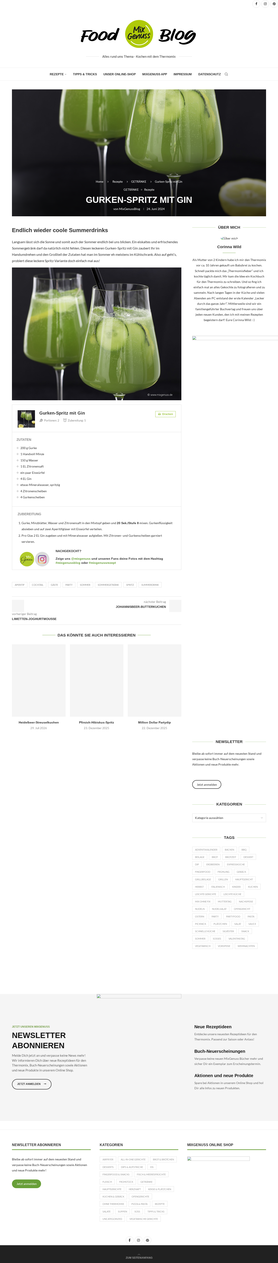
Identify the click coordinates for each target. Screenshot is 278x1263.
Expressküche (236, 864)
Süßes (217, 938)
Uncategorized (112, 1218)
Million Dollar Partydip (154, 722)
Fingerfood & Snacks (116, 1174)
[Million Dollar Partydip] (154, 680)
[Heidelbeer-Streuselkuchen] (39, 680)
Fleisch (107, 1181)
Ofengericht (242, 908)
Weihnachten (246, 946)
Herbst (199, 886)
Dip (197, 864)
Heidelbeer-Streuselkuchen (39, 722)
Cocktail (37, 584)
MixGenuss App (154, 74)
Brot (215, 857)
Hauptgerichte (112, 1189)
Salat (237, 923)
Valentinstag (236, 938)
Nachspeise (246, 901)
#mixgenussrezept (102, 562)
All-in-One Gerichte (133, 1159)
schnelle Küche (205, 931)
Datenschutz (209, 74)
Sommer (85, 584)
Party (69, 584)
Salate (107, 1211)
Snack (245, 931)
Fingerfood (202, 871)
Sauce (252, 923)
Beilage (199, 857)
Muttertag (225, 901)
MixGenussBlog (129, 209)
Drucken (167, 414)
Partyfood (233, 916)
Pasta (251, 916)
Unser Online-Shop (119, 74)
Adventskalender (206, 849)
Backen (229, 849)
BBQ (244, 849)
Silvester (228, 931)
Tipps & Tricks (85, 74)
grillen (223, 879)
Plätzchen (220, 923)
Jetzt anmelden (27, 1184)
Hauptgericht (244, 879)
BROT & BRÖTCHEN (163, 1159)
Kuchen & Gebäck (113, 1196)
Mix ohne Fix (202, 901)
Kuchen (253, 886)
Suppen (122, 1211)
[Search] (226, 74)
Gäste (54, 584)
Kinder (236, 886)
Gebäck (241, 871)
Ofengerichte (140, 1196)
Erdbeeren (213, 864)
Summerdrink (150, 584)
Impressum (183, 74)
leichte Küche (232, 894)
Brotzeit (230, 857)
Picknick (200, 923)
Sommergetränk (108, 584)
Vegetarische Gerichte (143, 1218)
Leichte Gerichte (205, 894)
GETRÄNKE (138, 181)
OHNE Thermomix (113, 1203)
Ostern (199, 916)
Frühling (223, 871)
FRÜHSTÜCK (126, 1181)
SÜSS (137, 1211)
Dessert (248, 857)
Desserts (108, 1167)
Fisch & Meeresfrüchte (151, 1174)
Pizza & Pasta (139, 1203)
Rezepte (57, 74)
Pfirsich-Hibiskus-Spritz (96, 722)
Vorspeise (224, 946)
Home (99, 181)
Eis (152, 1167)
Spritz (130, 584)
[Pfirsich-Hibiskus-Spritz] (97, 680)
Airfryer (108, 1159)
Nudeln (200, 908)
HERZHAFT (135, 1189)
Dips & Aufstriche (132, 1167)
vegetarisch (202, 946)
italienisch (218, 886)
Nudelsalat (219, 908)
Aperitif (20, 584)
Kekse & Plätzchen (159, 1189)
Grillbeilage (203, 879)
